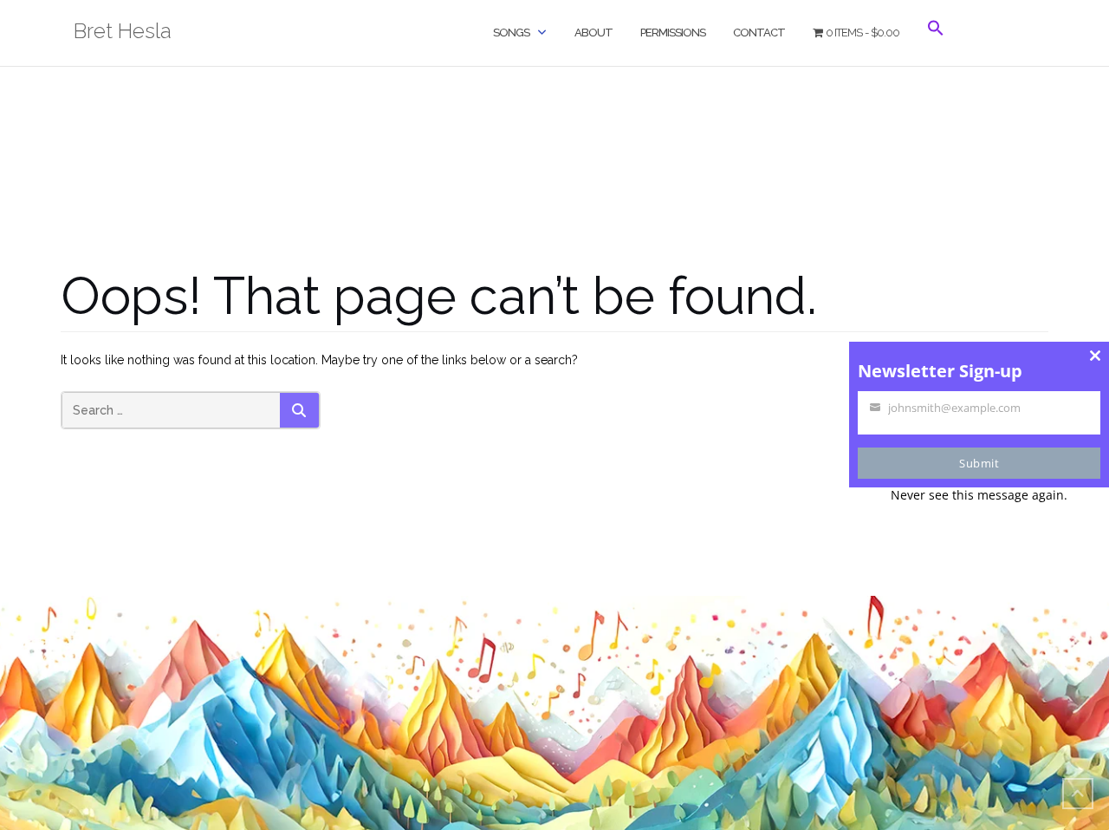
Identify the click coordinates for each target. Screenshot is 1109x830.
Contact (759, 32)
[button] (935, 43)
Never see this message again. (979, 495)
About (593, 32)
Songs (511, 32)
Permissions (672, 32)
